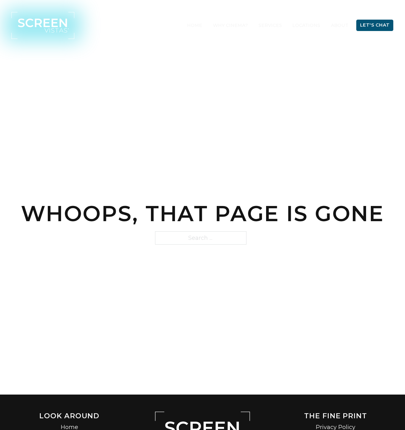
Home (194, 25)
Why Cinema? (230, 25)
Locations (306, 25)
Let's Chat (375, 25)
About (339, 25)
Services (270, 25)
